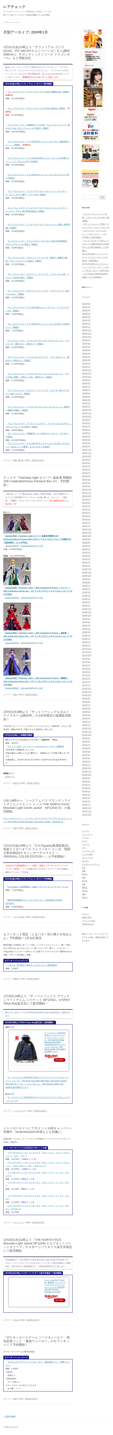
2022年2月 (86, 483)
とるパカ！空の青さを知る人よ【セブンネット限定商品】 (32, 965)
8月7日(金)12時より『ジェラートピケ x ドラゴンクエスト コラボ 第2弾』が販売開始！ (95, 257)
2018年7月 (86, 625)
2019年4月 (86, 596)
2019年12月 (86, 569)
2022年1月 (86, 486)
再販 (15, 460)
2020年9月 (86, 539)
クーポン (85, 838)
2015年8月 (86, 742)
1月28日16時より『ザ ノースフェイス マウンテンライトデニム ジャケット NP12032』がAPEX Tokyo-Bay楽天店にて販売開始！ (36, 999)
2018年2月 (86, 642)
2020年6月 (86, 549)
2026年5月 (86, 314)
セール (84, 841)
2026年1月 (86, 327)
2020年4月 (86, 556)
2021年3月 (86, 519)
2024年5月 (86, 393)
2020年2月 (86, 562)
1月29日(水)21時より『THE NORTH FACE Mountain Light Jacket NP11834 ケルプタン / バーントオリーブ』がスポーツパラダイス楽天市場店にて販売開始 (37, 1245)
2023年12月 (86, 410)
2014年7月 (86, 785)
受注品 (84, 874)
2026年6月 (86, 310)
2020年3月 (86, 559)
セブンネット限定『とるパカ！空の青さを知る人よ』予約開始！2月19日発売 (37, 936)
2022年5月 (86, 473)
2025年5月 (86, 353)
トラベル (85, 844)
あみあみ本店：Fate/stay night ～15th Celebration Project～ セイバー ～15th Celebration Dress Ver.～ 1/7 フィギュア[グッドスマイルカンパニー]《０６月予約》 (37, 591)
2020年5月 (86, 552)
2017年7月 (86, 665)
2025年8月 (86, 344)
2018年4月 (86, 635)
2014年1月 (86, 805)
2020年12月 (86, 529)
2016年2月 (86, 722)
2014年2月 (86, 801)
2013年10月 (86, 815)
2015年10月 (86, 735)
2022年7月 (86, 466)
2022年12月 (86, 450)
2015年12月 (86, 728)
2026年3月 (86, 320)
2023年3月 (86, 440)
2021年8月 (86, 503)
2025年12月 (86, 330)
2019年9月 (86, 579)
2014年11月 (86, 771)
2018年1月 (86, 645)
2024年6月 (86, 390)
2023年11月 (86, 413)
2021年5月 (86, 513)
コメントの (88, 921)
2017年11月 (86, 652)
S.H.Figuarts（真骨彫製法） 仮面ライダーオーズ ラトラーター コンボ (37, 887)
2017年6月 (86, 669)
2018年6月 (86, 629)
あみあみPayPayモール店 (32, 546)
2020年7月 (86, 546)
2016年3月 (86, 718)
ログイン (85, 914)
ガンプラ (85, 831)
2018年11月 (86, 612)
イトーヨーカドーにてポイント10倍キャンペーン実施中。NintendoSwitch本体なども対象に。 (37, 1130)
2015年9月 (86, 738)
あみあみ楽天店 (12, 546)
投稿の (87, 917)
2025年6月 (86, 350)
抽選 (84, 884)
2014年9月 (86, 778)
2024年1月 (86, 407)
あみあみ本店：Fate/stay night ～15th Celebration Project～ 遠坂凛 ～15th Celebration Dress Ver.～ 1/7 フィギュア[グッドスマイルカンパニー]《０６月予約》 (37, 636)
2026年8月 (86, 304)
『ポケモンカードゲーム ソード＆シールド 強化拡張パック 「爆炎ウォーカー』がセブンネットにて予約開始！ (36, 1341)
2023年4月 (86, 436)
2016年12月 (86, 689)
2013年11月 (86, 811)
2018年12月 (86, 609)
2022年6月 (86, 470)
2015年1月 (86, 765)
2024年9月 (86, 380)
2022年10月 (86, 456)
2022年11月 (86, 453)
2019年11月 (86, 572)
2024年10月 (86, 377)
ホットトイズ (87, 858)
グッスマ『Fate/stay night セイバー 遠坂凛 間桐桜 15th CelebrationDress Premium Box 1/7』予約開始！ (37, 481)
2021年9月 (86, 499)
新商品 (84, 888)
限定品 (20, 460)
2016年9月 (86, 698)
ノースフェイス (19, 1111)
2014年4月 (86, 795)
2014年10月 (86, 775)
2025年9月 (86, 340)
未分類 (84, 891)
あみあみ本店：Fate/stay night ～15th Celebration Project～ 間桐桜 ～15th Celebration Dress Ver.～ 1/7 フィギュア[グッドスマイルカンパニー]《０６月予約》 (37, 681)
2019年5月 (86, 592)
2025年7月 (86, 347)
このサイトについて (10, 1427)
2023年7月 (86, 426)
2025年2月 (86, 363)
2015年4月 (86, 755)
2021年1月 (86, 526)
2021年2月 (86, 523)
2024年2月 (86, 403)
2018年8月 (86, 622)
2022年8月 (86, 463)
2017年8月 (86, 662)
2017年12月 (86, 649)
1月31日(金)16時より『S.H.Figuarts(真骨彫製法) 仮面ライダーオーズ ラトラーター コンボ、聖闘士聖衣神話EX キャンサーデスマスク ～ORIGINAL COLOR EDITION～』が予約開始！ (36, 851)
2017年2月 (86, 682)
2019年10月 (86, 576)
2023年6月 (86, 430)
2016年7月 (86, 705)
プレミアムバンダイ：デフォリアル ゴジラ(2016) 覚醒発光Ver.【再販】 (38, 92)
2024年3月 (86, 400)
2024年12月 (86, 370)
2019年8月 (86, 582)
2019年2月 (86, 602)
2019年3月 (86, 599)
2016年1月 (86, 725)
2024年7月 (86, 387)
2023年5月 (86, 433)
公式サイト (10, 777)
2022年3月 (86, 480)
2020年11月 (86, 533)
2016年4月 (86, 715)
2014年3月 (86, 798)
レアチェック (14, 7)
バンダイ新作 (18, 917)
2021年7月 (86, 506)
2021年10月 (86, 496)
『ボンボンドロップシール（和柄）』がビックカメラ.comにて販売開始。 (95, 217)
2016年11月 (86, 692)
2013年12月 (86, 808)
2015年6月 (86, 748)
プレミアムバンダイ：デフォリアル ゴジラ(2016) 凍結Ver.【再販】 (36, 108)
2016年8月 (86, 702)
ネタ (84, 848)
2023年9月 (86, 420)
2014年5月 (86, 791)
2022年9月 (86, 460)
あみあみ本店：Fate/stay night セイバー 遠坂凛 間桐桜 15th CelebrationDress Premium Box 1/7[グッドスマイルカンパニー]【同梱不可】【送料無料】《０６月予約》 (37, 539)
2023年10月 (86, 416)
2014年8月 (86, 781)
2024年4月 (86, 397)
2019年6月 (86, 589)
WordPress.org (88, 924)
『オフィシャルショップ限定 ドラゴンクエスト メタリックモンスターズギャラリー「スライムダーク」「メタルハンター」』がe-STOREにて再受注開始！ (95, 230)
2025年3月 (86, 360)
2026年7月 (86, 307)
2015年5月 (86, 752)
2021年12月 (86, 489)
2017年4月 (86, 675)
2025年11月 (86, 334)
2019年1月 (86, 606)
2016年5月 (86, 712)
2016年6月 (86, 708)
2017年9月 (86, 659)
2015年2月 (86, 761)
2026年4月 (86, 317)
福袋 (84, 894)
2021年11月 (86, 493)
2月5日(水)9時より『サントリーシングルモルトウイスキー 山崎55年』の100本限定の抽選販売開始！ (37, 715)
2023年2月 (86, 443)
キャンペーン (18, 1222)
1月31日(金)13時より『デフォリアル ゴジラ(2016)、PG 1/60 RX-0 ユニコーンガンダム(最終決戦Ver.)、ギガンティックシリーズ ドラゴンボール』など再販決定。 (36, 52)
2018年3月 (86, 639)
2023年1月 (86, 446)
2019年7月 (86, 586)
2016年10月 (86, 695)
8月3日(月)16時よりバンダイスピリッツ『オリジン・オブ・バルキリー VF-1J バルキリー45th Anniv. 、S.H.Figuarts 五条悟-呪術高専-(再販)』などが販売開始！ (95, 270)
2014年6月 (86, 788)
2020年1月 (86, 566)
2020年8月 (86, 543)
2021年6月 (86, 509)
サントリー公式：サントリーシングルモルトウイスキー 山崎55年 (35, 746)
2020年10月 (86, 536)
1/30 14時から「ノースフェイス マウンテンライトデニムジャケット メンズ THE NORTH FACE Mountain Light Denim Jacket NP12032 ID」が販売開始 (37, 806)
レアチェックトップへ (11, 22)
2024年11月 (86, 373)
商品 (15, 695)
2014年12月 (86, 768)
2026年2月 (86, 324)
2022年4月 (86, 476)
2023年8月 (86, 423)
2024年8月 (86, 383)
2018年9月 (86, 619)
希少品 (16, 1320)
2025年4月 (86, 357)
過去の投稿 (9, 1416)
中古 (84, 868)
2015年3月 (86, 758)
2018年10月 (86, 616)
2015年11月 (86, 732)
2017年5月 (86, 672)
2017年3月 (86, 679)
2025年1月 (86, 367)
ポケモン (85, 861)
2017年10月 (86, 655)
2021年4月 (86, 516)
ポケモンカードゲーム (91, 864)
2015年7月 (86, 745)
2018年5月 (86, 632)
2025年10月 (86, 337)
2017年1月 (86, 685)
